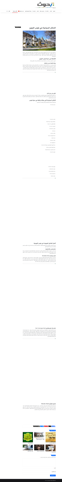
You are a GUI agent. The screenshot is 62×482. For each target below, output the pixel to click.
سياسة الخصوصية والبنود (28, 11)
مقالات (51, 11)
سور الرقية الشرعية (30, 443)
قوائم (38, 11)
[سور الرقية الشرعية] (28, 437)
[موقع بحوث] (45, 5)
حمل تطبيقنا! (14, 11)
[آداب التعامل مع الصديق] (51, 437)
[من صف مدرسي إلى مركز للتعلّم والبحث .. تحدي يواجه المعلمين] (39, 435)
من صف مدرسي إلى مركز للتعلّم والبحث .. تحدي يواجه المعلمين (40, 439)
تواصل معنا (34, 11)
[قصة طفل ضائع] (51, 448)
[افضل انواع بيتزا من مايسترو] (39, 447)
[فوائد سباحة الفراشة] (28, 447)
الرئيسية (54, 11)
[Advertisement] (31, 19)
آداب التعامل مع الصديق (52, 443)
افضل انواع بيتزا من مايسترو (40, 451)
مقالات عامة (46, 11)
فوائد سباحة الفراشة (30, 451)
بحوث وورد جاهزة (42, 11)
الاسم (55, 468)
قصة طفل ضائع (54, 452)
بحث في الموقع (21, 11)
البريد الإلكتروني (53, 471)
